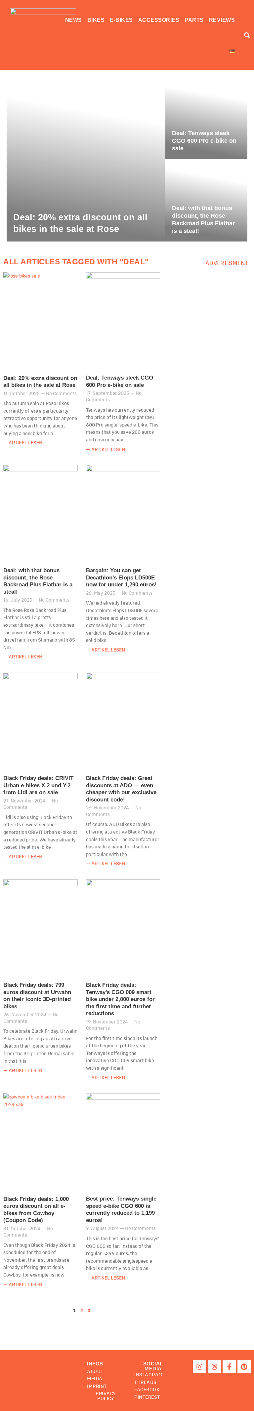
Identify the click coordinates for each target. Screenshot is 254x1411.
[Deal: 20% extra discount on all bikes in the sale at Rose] (86, 158)
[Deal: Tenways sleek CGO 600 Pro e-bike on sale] (206, 117)
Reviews (222, 20)
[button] (153, 1366)
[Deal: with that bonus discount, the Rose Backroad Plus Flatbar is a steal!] (206, 200)
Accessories (159, 20)
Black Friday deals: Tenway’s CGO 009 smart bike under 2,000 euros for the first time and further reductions (120, 999)
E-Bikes (121, 20)
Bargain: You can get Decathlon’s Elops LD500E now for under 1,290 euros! (121, 577)
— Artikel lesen (22, 442)
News (73, 20)
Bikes (96, 20)
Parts (194, 20)
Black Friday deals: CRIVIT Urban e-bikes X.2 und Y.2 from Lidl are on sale (38, 785)
